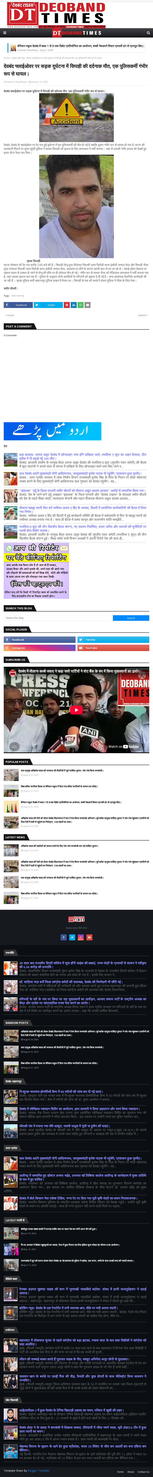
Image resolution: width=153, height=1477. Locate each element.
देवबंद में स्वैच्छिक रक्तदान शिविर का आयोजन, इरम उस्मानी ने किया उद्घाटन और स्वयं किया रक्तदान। (79, 1109)
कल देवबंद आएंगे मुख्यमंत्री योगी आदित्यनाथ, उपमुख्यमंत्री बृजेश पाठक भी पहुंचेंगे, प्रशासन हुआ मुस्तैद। (80, 473)
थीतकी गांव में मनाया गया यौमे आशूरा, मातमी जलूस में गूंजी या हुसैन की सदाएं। (64, 1126)
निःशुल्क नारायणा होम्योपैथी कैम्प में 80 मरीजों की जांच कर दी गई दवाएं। (61, 1092)
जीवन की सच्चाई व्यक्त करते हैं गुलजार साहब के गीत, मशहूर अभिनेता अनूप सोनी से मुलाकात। (74, 1359)
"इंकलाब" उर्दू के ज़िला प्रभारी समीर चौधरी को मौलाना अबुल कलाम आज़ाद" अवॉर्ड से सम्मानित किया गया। (82, 491)
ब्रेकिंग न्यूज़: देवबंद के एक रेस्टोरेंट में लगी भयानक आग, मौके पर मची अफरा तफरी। (68, 1308)
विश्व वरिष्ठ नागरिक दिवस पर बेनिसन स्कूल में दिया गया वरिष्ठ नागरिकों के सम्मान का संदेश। (59, 786)
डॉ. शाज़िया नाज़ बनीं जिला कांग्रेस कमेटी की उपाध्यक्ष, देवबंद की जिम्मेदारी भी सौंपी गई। (71, 982)
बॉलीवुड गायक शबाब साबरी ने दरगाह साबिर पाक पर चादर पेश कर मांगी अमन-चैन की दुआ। (59, 1229)
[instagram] (40, 648)
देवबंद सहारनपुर (18, 58)
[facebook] (40, 639)
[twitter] (113, 639)
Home (7, 58)
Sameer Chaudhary (16, 81)
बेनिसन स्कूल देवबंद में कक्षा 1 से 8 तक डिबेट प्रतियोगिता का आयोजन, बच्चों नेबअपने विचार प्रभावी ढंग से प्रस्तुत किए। (81, 44)
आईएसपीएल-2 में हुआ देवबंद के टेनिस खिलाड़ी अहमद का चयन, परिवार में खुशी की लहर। (71, 1410)
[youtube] (113, 648)
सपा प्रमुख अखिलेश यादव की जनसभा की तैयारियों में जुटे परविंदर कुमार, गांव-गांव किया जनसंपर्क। (62, 770)
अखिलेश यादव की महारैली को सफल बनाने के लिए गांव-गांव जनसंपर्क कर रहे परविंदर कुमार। (60, 846)
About (130, 1471)
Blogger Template (38, 1470)
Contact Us (143, 1471)
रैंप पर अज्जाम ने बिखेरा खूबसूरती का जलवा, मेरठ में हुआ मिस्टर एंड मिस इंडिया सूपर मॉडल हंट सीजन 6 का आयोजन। (70, 1244)
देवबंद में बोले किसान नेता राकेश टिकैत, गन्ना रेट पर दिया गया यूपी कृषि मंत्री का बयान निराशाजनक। (78, 1198)
